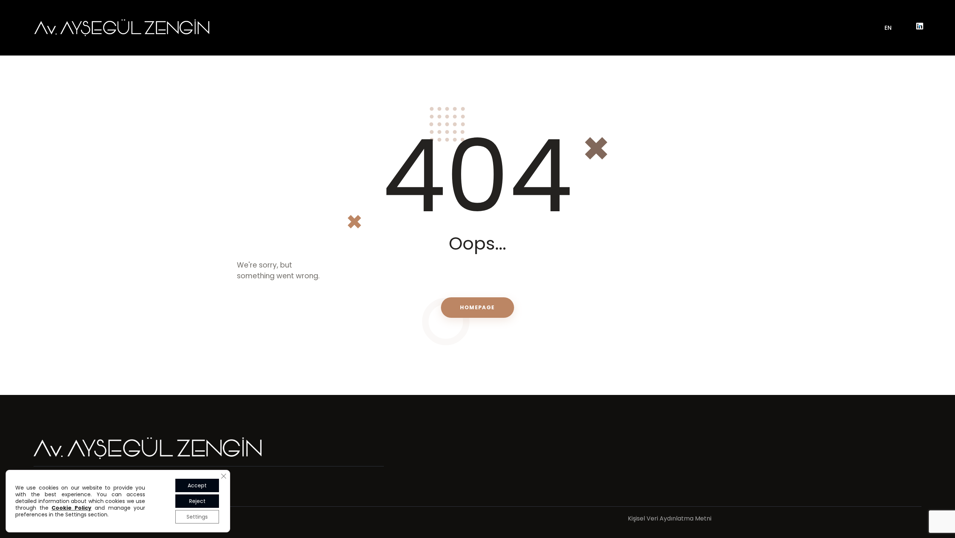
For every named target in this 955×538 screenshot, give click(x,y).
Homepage (477, 307)
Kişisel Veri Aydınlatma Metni (669, 518)
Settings (197, 516)
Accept (197, 485)
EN (888, 27)
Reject (197, 501)
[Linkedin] (919, 26)
